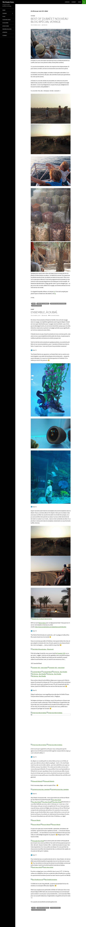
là (55, 293)
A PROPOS (67, 2)
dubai (33, 303)
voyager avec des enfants (38, 909)
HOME (79, 2)
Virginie (45, 25)
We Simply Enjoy (8, 2)
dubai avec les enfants (43, 303)
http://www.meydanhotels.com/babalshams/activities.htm (50, 627)
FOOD (4, 16)
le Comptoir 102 (60, 653)
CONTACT (74, 2)
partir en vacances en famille (58, 303)
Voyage (33, 15)
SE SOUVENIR (5, 22)
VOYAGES (5, 13)
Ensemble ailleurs (7, 29)
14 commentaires (54, 315)
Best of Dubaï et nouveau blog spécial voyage (49, 20)
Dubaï (32, 309)
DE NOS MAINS (6, 26)
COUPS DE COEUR (6, 19)
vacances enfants (36, 305)
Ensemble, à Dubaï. (44, 312)
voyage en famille (55, 907)
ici (54, 291)
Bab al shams (42, 623)
